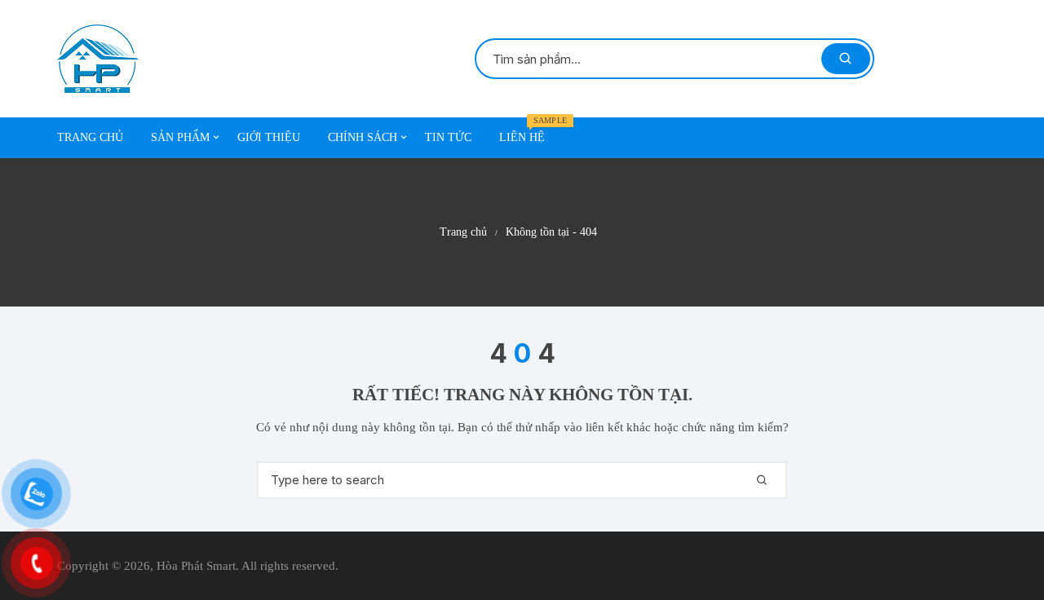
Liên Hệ (528, 130)
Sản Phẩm (180, 137)
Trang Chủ (90, 137)
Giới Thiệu (268, 137)
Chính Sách (362, 137)
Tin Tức (448, 137)
